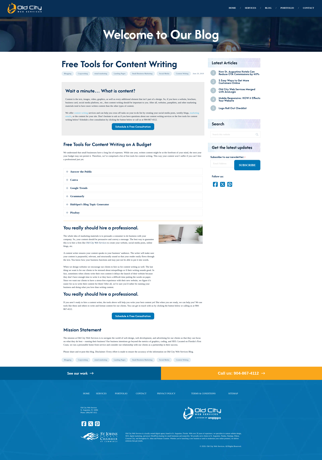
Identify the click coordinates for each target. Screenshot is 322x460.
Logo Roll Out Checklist (233, 108)
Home (86, 393)
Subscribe (247, 165)
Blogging (67, 74)
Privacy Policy (166, 393)
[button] (133, 171)
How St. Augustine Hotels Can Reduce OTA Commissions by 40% (239, 73)
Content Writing (182, 74)
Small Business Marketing (142, 74)
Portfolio (121, 393)
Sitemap (233, 393)
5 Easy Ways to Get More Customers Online (234, 82)
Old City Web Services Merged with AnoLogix (237, 90)
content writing (81, 113)
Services (101, 393)
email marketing (100, 74)
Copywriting (83, 74)
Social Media (164, 74)
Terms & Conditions (203, 393)
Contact (141, 393)
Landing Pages (119, 74)
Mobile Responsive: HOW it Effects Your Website (239, 99)
